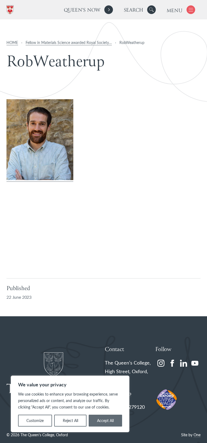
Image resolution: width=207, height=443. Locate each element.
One (197, 434)
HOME (12, 42)
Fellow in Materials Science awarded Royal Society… (69, 42)
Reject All (70, 420)
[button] (151, 9)
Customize (35, 420)
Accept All (105, 420)
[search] (139, 9)
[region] (70, 404)
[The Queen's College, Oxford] (11, 10)
